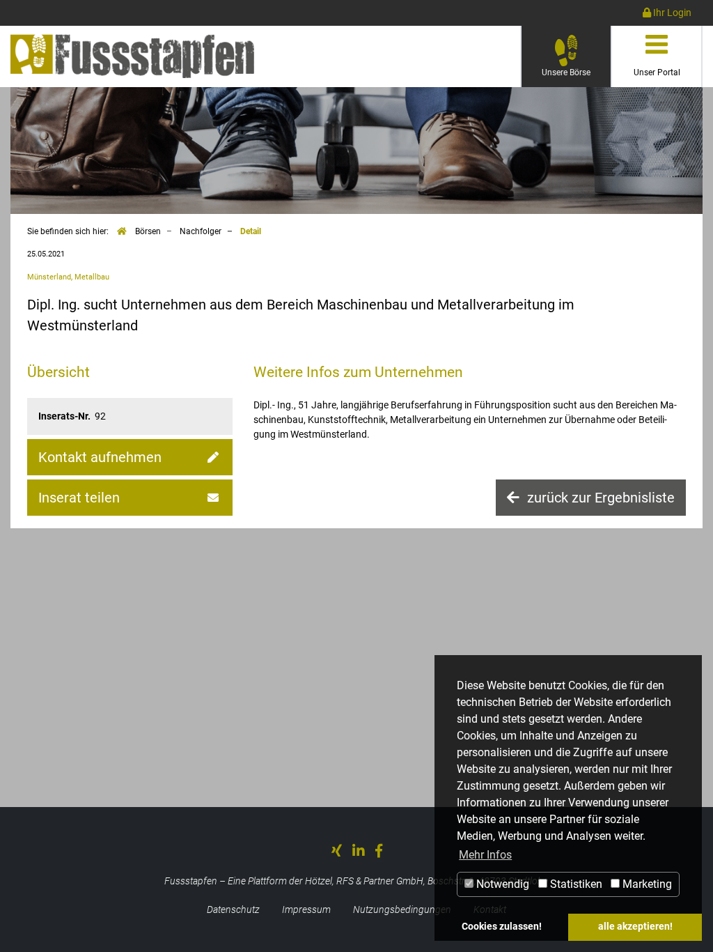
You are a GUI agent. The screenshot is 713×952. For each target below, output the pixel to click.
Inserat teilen (79, 497)
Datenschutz (233, 909)
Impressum (306, 909)
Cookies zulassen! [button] (502, 926)
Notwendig (501, 884)
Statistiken (574, 884)
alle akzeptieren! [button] (635, 926)
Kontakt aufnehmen (100, 457)
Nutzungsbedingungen (402, 909)
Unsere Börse (576, 72)
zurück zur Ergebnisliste (599, 497)
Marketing (646, 884)
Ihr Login (671, 12)
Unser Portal (657, 72)
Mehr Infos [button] (485, 854)
